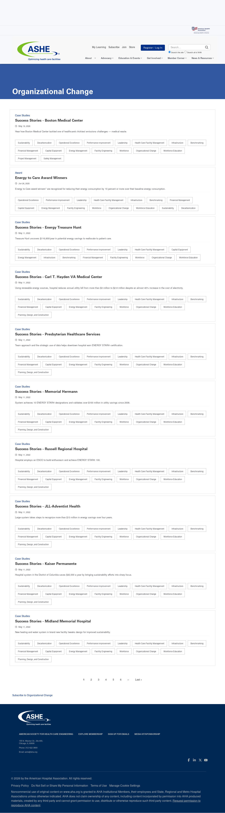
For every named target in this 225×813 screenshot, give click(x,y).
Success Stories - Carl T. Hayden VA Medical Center (58, 277)
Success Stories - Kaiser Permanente (45, 564)
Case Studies (22, 115)
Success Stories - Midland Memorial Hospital (53, 621)
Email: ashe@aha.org (28, 752)
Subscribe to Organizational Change (32, 695)
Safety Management (52, 158)
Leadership (122, 142)
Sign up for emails (118, 734)
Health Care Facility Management (149, 142)
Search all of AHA (194, 52)
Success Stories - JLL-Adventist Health (47, 506)
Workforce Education (172, 150)
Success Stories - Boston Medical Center (49, 120)
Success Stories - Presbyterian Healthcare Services (57, 334)
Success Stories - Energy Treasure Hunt (48, 227)
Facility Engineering (103, 150)
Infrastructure (177, 142)
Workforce (124, 150)
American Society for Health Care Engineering (46, 734)
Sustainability (24, 142)
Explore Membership (90, 734)
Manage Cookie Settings (124, 785)
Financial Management (28, 150)
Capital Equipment (53, 150)
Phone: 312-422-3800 (28, 747)
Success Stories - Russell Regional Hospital (51, 449)
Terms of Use (99, 785)
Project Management (27, 158)
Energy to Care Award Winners (41, 178)
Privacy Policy (20, 785)
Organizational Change (146, 150)
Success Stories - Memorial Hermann (46, 391)
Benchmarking (197, 142)
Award (18, 172)
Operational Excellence (69, 142)
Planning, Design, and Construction (33, 314)
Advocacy (106, 58)
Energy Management (78, 150)
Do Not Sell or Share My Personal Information (59, 785)
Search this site (177, 52)
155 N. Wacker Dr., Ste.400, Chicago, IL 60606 (31, 742)
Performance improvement (98, 142)
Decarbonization (44, 142)
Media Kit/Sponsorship (147, 734)
